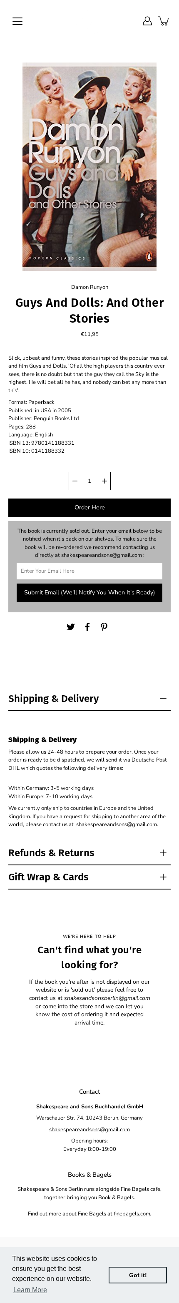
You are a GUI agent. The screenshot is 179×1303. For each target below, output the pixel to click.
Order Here (90, 507)
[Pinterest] (104, 627)
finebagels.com (132, 1214)
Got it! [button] (138, 1275)
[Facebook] (87, 627)
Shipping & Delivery (53, 698)
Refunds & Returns (51, 853)
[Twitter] (71, 627)
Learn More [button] (30, 1289)
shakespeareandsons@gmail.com (89, 1129)
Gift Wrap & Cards (48, 877)
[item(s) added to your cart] (164, 21)
